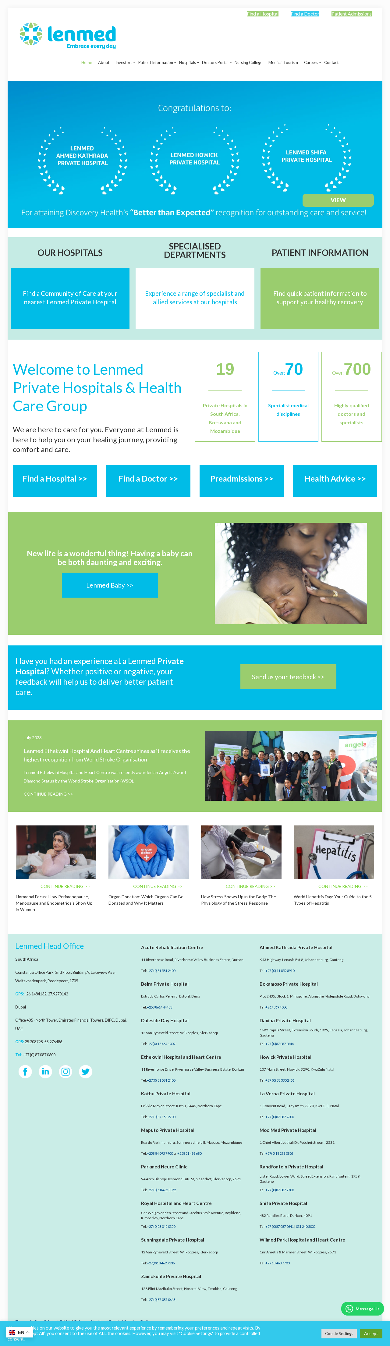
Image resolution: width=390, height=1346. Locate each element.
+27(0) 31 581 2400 (161, 1080)
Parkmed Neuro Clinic (164, 1166)
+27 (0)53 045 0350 (161, 1226)
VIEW (338, 199)
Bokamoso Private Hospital (289, 984)
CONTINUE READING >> (48, 794)
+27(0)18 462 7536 (161, 1263)
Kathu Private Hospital (165, 1093)
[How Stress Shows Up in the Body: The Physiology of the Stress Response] (241, 852)
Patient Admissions (352, 13)
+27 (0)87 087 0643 (161, 1300)
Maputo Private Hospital (167, 1130)
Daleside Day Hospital (165, 1020)
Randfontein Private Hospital (291, 1166)
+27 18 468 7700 (277, 1263)
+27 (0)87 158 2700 (161, 1117)
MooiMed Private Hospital (288, 1130)
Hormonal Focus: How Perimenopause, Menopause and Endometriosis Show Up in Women (54, 903)
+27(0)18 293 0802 (279, 1153)
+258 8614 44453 (159, 1007)
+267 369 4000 (276, 1007)
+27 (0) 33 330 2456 (279, 1080)
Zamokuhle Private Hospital (171, 1276)
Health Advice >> (335, 478)
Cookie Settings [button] (339, 1333)
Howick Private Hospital (285, 1057)
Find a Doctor (305, 13)
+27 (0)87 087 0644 (279, 1044)
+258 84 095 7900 (160, 1153)
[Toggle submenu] (123, 78)
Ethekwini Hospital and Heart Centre (181, 1057)
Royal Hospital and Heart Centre (176, 1203)
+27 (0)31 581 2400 (161, 971)
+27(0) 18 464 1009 (161, 1044)
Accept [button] (371, 1333)
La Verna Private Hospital (287, 1093)
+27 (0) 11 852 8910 (279, 971)
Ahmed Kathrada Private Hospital (296, 947)
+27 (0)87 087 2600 (279, 1117)
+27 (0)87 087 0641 (279, 1226)
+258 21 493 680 (189, 1153)
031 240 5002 (305, 1226)
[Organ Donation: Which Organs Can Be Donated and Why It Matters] (148, 852)
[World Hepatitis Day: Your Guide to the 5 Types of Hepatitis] (334, 852)
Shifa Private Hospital (283, 1203)
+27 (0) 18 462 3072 (161, 1190)
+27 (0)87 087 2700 (279, 1190)
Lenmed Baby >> (109, 585)
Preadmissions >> (241, 478)
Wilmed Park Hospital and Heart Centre (302, 1239)
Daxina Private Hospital (285, 1020)
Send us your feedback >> (288, 676)
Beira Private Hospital (165, 984)
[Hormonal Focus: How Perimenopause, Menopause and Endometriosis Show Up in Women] (56, 852)
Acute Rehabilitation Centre (172, 947)
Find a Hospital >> (55, 478)
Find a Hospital (262, 13)
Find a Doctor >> (148, 478)
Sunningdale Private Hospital (172, 1239)
